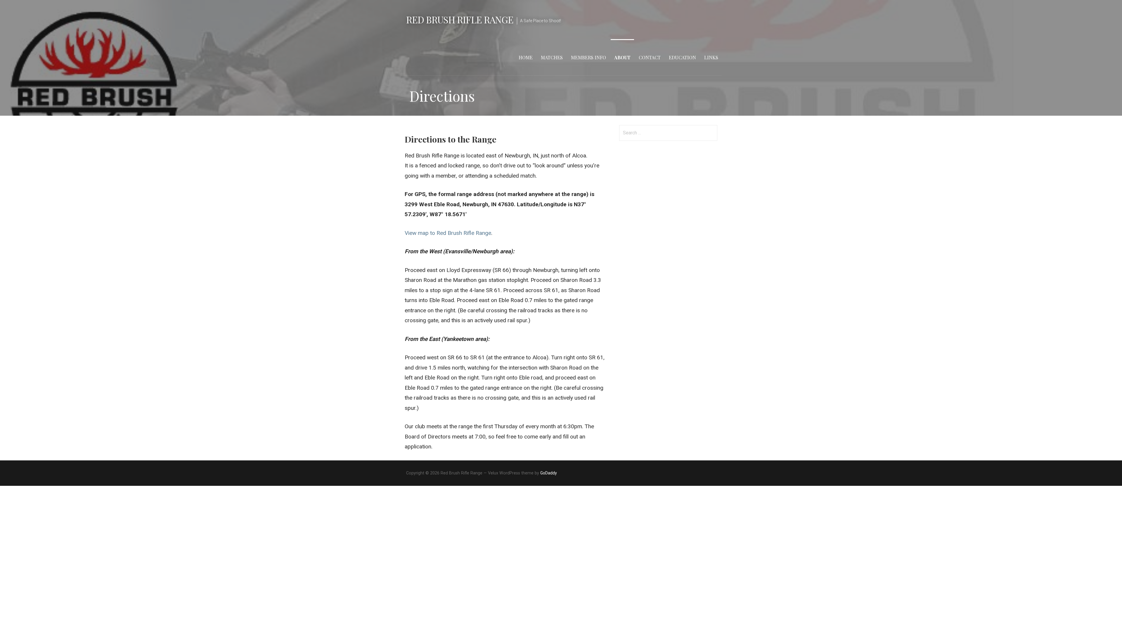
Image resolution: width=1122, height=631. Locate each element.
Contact (650, 57)
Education (682, 57)
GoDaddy (548, 473)
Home (526, 57)
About (622, 57)
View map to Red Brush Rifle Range (448, 233)
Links (711, 57)
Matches (552, 57)
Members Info (588, 57)
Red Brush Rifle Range (459, 19)
